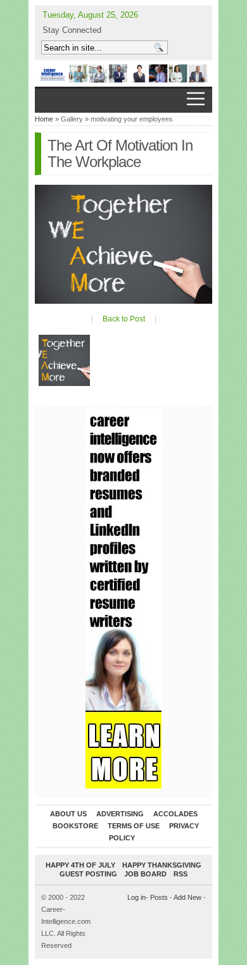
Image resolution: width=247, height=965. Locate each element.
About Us (68, 814)
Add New (187, 897)
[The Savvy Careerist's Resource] (123, 73)
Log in (136, 897)
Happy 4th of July (80, 865)
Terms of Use (134, 826)
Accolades (175, 814)
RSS (180, 874)
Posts (159, 897)
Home (44, 119)
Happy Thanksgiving (161, 865)
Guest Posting (88, 874)
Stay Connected (71, 30)
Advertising (120, 814)
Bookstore (75, 826)
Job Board (145, 874)
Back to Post (124, 318)
